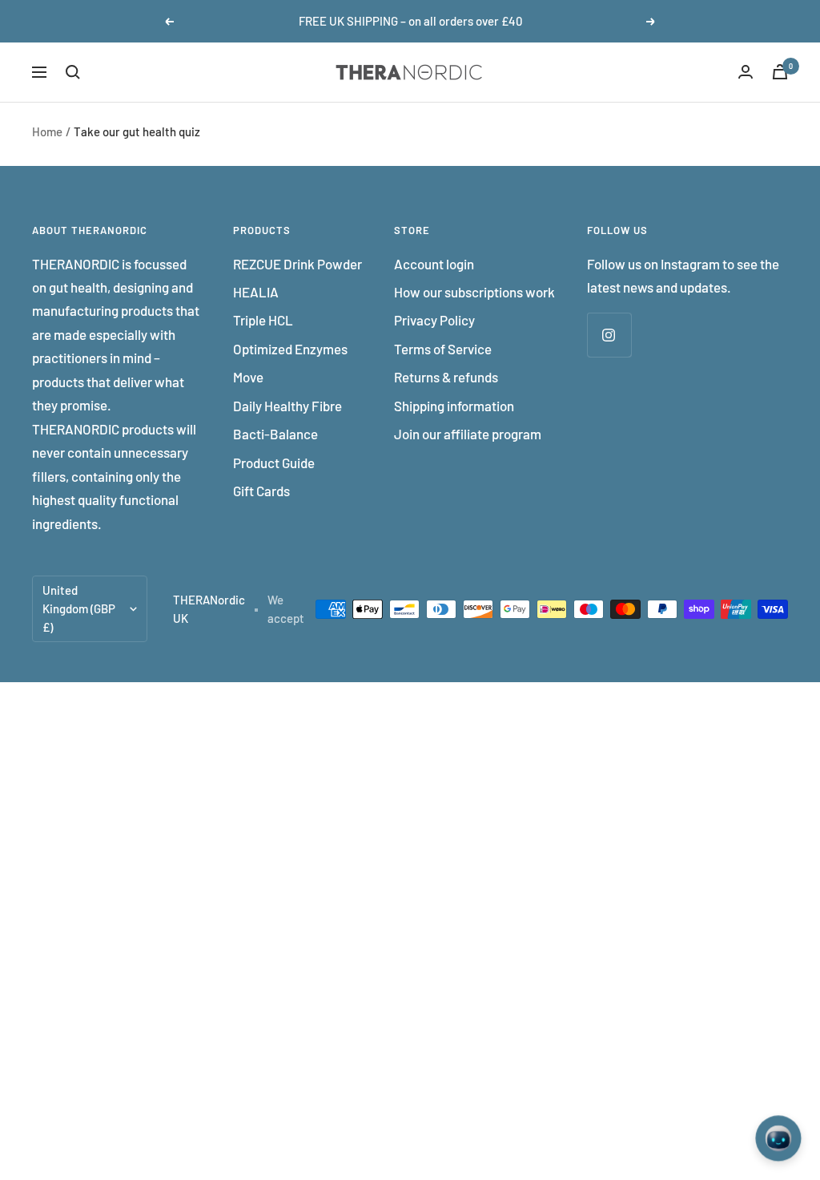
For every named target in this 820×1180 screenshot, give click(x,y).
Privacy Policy (434, 320)
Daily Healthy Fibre (287, 406)
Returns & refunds (446, 377)
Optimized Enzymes (290, 349)
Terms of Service (443, 349)
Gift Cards (261, 491)
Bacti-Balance (275, 434)
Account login (434, 264)
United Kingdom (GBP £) (78, 608)
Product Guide (274, 463)
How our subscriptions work (474, 292)
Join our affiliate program (467, 434)
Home (47, 131)
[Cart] (780, 71)
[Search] (73, 72)
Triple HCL (263, 320)
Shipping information (454, 406)
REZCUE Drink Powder (297, 264)
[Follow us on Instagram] (609, 335)
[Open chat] (778, 1138)
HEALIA (256, 292)
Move (248, 377)
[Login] (745, 72)
